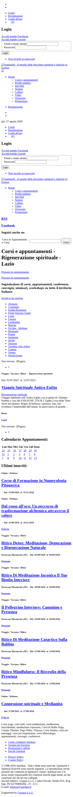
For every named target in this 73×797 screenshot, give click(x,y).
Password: (9, 47)
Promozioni (21, 101)
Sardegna (13, 337)
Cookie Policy (15, 760)
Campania (13, 307)
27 (20, 450)
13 (35, 458)
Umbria (12, 349)
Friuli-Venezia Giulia (19, 313)
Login (11, 12)
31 (3, 454)
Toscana (12, 343)
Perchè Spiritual (16, 751)
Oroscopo (20, 98)
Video (18, 95)
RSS (4, 219)
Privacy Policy (16, 756)
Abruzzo (12, 304)
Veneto (12, 352)
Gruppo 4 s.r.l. (25, 792)
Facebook (8, 225)
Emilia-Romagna (17, 310)
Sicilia (11, 340)
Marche (12, 325)
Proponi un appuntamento (15, 272)
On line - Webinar (17, 328)
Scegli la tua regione (12, 298)
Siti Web (19, 86)
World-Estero (15, 355)
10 (20, 458)
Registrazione (15, 16)
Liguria (12, 319)
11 (25, 458)
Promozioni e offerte (19, 748)
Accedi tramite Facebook (14, 36)
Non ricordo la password (21, 59)
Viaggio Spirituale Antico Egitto (29, 387)
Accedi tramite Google (13, 39)
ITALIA (5, 529)
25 (8, 450)
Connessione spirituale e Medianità (31, 704)
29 (30, 450)
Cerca (66, 242)
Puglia (11, 334)
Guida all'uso (15, 19)
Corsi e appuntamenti (26, 79)
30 (35, 450)
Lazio (11, 316)
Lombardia (14, 322)
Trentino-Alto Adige (19, 346)
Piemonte (13, 331)
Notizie (19, 89)
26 (14, 450)
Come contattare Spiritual (21, 742)
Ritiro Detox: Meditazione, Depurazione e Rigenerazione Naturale (36, 545)
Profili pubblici (23, 82)
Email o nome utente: (15, 43)
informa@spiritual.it (20, 787)
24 (3, 450)
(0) (12, 22)
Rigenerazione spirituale (14, 394)
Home (11, 76)
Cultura (19, 92)
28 (25, 450)
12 (30, 458)
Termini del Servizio (19, 745)
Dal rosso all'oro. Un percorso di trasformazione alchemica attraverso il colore (35, 510)
